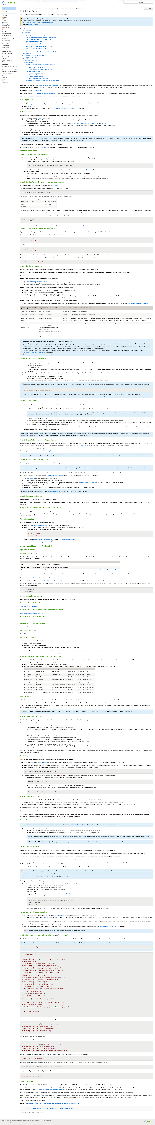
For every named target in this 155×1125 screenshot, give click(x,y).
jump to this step (83, 232)
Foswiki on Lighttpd (33, 24)
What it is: (39, 669)
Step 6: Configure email (32, 44)
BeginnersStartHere (7, 33)
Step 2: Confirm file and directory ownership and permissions (41, 37)
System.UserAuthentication (66, 455)
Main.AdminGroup (31, 478)
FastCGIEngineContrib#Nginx (34, 22)
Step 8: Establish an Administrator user (36, 48)
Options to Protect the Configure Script (39, 67)
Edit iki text (61, 1108)
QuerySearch (5, 42)
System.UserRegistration (49, 448)
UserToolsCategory (7, 73)
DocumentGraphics (7, 43)
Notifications (7, 25)
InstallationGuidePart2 (35, 1103)
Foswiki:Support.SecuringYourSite (79, 225)
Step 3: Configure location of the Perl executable (38, 39)
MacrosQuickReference (8, 38)
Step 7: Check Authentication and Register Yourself (39, 46)
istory (39, 1108)
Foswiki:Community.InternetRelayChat (51, 96)
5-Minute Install (27, 32)
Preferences (7, 29)
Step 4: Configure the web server (34, 41)
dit (23, 1108)
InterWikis (4, 55)
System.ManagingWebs (129, 514)
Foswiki (28, 8)
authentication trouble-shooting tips (43, 451)
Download (26, 118)
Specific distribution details (30, 60)
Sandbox (37, 924)
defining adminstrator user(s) (107, 926)
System (4, 8)
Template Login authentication (36, 73)
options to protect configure (59, 468)
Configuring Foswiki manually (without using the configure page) (42, 80)
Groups (6, 19)
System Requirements (31, 57)
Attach (150, 8)
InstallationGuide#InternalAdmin (87, 482)
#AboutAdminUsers (55, 491)
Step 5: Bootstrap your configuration (35, 43)
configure (43, 917)
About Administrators (31, 66)
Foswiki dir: (27, 669)
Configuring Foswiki (45, 147)
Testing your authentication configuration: (39, 78)
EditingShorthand (6, 35)
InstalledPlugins (6, 47)
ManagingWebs (6, 56)
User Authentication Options (33, 71)
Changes (6, 24)
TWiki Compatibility (31, 82)
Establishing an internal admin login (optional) (40, 69)
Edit (145, 8)
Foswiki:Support (33, 96)
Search (6, 22)
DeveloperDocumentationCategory (11, 69)
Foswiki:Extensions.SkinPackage (96, 653)
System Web (35, 8)
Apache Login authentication (36, 76)
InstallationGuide (64, 8)
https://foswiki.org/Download (51, 159)
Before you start (27, 30)
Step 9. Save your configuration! (34, 50)
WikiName (31, 484)
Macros (4, 37)
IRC (33, 541)
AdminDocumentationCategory (52, 8)
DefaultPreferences (7, 60)
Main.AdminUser (43, 762)
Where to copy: (56, 669)
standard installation (28, 640)
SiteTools (4, 58)
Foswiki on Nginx (48, 22)
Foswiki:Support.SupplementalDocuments (48, 93)
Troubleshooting (27, 53)
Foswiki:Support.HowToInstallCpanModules (63, 108)
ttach (27, 1108)
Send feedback (27, 1122)
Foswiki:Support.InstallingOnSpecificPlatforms (107, 569)
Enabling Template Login (35, 75)
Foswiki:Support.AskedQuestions (66, 539)
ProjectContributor (79, 8)
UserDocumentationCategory (9, 71)
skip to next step (54, 185)
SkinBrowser (5, 45)
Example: (70, 669)
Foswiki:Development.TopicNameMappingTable (50, 1089)
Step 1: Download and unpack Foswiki (35, 35)
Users (5, 17)
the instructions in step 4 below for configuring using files (89, 123)
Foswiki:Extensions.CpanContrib (52, 580)
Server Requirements (28, 59)
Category (41, 8)
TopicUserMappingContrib (78, 824)
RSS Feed (7, 27)
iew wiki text (53, 1108)
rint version (33, 1108)
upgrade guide (39, 90)
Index (5, 20)
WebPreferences (6, 61)
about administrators (44, 468)
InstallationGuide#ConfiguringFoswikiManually (104, 396)
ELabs (6, 77)
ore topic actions (69, 1108)
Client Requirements (28, 62)
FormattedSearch (6, 40)
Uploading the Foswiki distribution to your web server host (40, 64)
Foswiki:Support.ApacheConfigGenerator (48, 120)
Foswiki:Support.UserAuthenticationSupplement (88, 455)
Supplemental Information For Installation (33, 55)
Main (5, 79)
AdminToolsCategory (7, 53)
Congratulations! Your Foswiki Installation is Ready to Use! (41, 51)
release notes (33, 106)
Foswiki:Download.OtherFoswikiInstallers (49, 85)
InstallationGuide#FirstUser (55, 475)
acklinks (46, 1108)
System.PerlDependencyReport (38, 525)
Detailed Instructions (28, 34)
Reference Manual (7, 51)
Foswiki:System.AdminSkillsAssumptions (96, 103)
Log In (5, 11)
